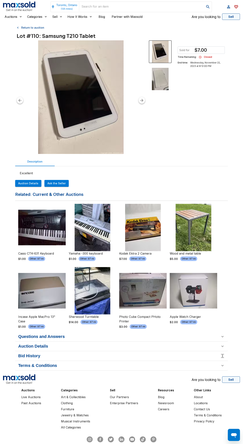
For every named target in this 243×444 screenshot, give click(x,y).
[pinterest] (153, 439)
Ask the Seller (56, 183)
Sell (55, 17)
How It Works (77, 17)
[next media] (142, 100)
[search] (208, 7)
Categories (34, 17)
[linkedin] (121, 439)
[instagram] (89, 439)
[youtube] (132, 439)
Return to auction (32, 27)
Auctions (11, 17)
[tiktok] (142, 439)
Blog (102, 17)
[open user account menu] (228, 7)
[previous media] (20, 100)
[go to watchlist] (236, 7)
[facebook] (100, 439)
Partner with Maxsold (127, 17)
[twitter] (110, 439)
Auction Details (28, 183)
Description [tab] (35, 161)
